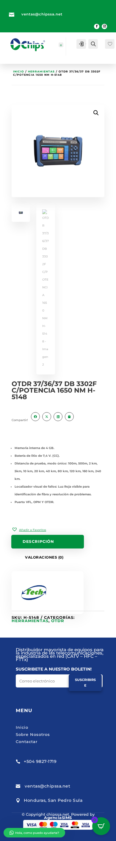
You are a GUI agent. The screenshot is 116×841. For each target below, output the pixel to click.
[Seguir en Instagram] (104, 26)
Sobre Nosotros (33, 734)
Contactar (26, 741)
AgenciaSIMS (58, 817)
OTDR (57, 620)
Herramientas (41, 71)
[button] (29, 529)
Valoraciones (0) (44, 557)
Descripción (38, 541)
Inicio (18, 71)
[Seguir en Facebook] (96, 26)
